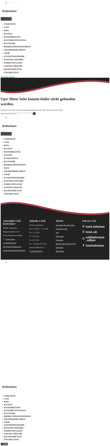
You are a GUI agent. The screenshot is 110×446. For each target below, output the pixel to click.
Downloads (60, 236)
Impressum (59, 247)
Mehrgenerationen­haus (17, 47)
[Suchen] (34, 113)
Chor (7, 53)
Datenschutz (60, 251)
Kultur (8, 34)
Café (6, 27)
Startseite (10, 24)
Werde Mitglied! (13, 63)
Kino (6, 30)
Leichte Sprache (13, 66)
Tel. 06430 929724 (9, 243)
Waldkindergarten (14, 50)
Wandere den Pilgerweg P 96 (66, 244)
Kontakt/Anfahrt (13, 60)
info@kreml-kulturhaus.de (12, 247)
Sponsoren (59, 240)
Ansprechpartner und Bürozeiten (14, 250)
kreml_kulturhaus (95, 226)
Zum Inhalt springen (8, 77)
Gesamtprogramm (14, 56)
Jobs (57, 233)
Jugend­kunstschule (15, 40)
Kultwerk (9, 43)
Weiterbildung (12, 37)
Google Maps (10, 239)
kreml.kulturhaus (95, 245)
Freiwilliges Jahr (61, 229)
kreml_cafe (91, 231)
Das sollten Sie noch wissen (65, 225)
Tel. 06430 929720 (36, 251)
